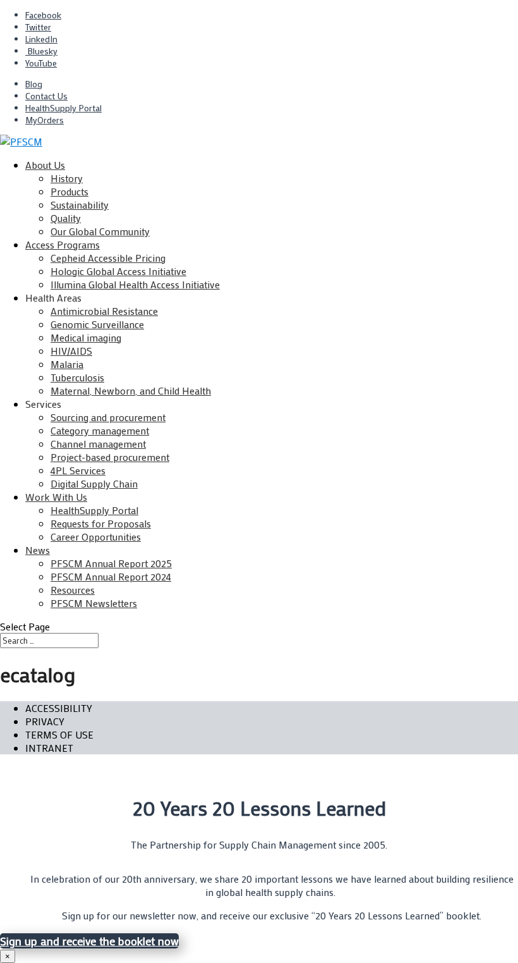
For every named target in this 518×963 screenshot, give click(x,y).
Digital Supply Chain (94, 483)
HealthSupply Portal (63, 108)
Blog (33, 84)
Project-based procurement (110, 456)
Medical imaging (86, 337)
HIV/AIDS (71, 350)
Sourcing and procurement (108, 417)
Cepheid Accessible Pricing (108, 257)
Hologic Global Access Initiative (118, 271)
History (67, 178)
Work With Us (56, 496)
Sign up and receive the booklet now (89, 940)
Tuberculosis (77, 377)
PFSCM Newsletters (94, 603)
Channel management (98, 443)
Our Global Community (100, 231)
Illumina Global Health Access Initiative (135, 284)
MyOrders (44, 120)
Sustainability (80, 204)
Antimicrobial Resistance (104, 310)
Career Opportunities (96, 536)
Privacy (44, 721)
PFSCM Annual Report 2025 (111, 563)
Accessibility (58, 708)
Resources (73, 589)
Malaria (67, 364)
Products (69, 191)
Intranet (49, 747)
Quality (66, 217)
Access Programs (62, 244)
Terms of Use (59, 734)
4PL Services (78, 470)
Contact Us (46, 96)
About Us (45, 164)
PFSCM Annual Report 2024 (111, 576)
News (37, 549)
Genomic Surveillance (97, 324)
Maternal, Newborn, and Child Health (131, 390)
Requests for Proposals (101, 523)
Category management (100, 430)
